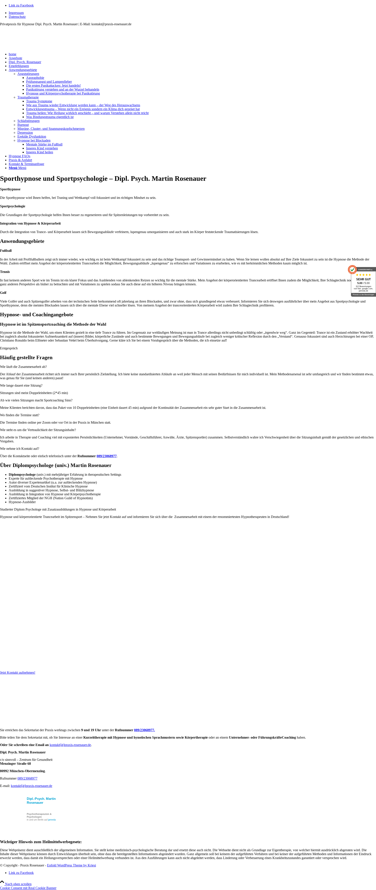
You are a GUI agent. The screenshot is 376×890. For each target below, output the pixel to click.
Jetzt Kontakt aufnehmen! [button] (17, 672)
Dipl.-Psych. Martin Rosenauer (41, 800)
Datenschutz (17, 17)
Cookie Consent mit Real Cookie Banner (28, 888)
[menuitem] (192, 13)
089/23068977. (144, 730)
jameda (52, 819)
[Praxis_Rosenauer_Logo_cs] (32, 47)
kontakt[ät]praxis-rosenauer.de (70, 745)
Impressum (16, 13)
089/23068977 (107, 456)
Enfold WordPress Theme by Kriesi (71, 865)
